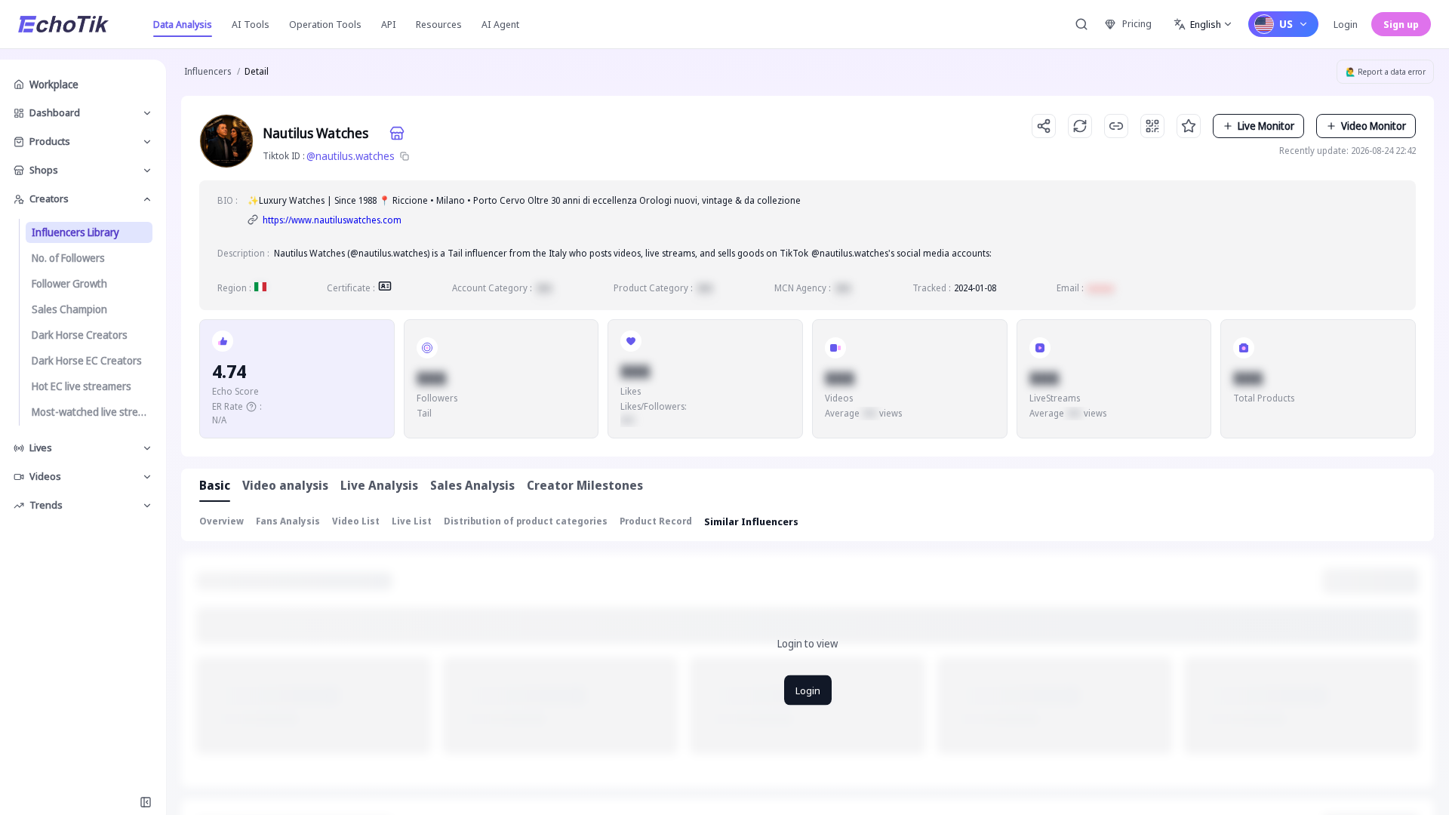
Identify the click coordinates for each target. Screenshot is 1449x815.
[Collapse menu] (145, 802)
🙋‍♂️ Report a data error (1386, 71)
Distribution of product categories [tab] (526, 521)
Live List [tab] (412, 521)
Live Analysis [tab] (379, 485)
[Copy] (404, 156)
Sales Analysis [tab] (472, 485)
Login (1346, 24)
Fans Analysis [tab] (288, 521)
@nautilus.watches (350, 156)
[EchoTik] (63, 24)
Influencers (207, 71)
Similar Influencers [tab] (751, 521)
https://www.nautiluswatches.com (332, 220)
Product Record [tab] (656, 521)
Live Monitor (1266, 125)
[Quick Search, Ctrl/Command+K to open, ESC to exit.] (1081, 24)
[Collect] (1189, 126)
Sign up (1401, 24)
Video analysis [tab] (285, 485)
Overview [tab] (221, 521)
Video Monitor (1373, 125)
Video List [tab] (356, 521)
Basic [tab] (214, 485)
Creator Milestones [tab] (585, 485)
